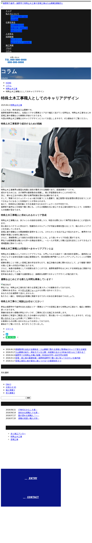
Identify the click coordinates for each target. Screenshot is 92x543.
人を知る (9, 33)
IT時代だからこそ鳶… (27, 409)
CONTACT (9, 65)
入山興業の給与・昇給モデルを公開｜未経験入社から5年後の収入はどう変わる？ (50, 352)
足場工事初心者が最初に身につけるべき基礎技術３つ (38, 360)
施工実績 (9, 45)
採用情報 (9, 36)
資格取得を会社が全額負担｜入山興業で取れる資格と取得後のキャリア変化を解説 (50, 349)
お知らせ (11, 387)
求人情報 (10, 392)
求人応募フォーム (29, 290)
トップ (9, 10)
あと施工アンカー (18, 433)
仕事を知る (10, 22)
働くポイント (16, 39)
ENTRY (32, 478)
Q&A (8, 384)
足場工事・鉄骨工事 (19, 28)
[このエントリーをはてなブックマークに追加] (7, 334)
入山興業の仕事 (17, 25)
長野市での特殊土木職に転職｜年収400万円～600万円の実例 (41, 355)
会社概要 (14, 19)
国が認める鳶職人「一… (28, 415)
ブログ (9, 48)
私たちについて (12, 13)
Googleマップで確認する (12, 530)
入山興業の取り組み (19, 16)
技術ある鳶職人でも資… (28, 412)
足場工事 (14, 439)
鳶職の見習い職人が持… (28, 418)
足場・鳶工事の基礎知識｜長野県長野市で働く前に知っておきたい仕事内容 (47, 357)
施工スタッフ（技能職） (21, 42)
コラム (9, 51)
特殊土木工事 (16, 30)
